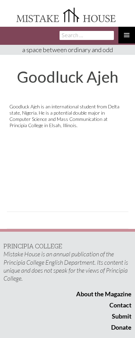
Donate (121, 327)
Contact (120, 305)
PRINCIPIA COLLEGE (32, 246)
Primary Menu (126, 35)
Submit (122, 316)
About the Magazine (104, 294)
